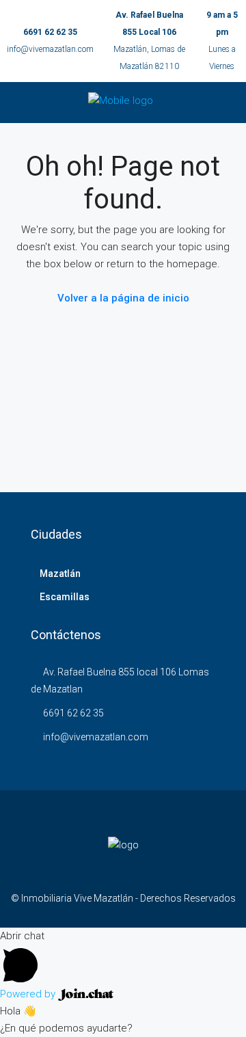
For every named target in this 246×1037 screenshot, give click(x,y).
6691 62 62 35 (50, 32)
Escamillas (65, 596)
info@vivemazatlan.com (50, 49)
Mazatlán (60, 573)
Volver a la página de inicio (123, 298)
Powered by (29, 994)
